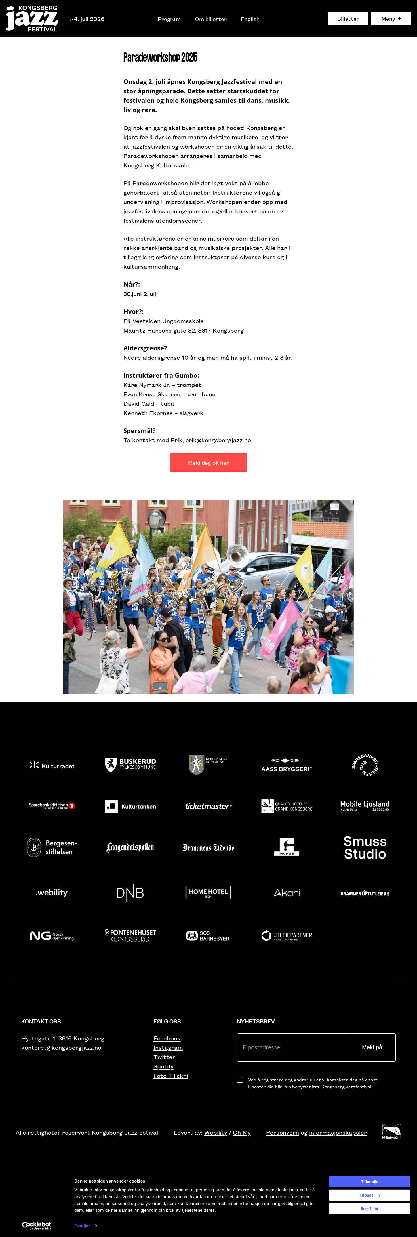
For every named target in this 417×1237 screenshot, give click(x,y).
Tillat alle (369, 1181)
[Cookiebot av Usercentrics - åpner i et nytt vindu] (37, 1226)
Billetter (348, 18)
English (250, 18)
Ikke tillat (369, 1208)
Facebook (167, 1038)
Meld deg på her (208, 462)
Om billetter (211, 18)
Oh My (242, 1132)
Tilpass (366, 1195)
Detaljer (82, 1225)
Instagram (168, 1047)
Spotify (163, 1066)
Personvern (282, 1132)
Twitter (164, 1057)
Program (169, 18)
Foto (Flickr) (170, 1075)
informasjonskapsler (338, 1132)
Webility (215, 1132)
